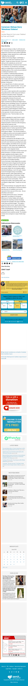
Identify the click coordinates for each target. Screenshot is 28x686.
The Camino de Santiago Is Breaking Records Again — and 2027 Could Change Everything (16, 484)
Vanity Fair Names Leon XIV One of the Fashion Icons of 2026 (9, 590)
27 (23, 561)
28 (4, 564)
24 (14, 561)
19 (20, 559)
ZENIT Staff (15, 39)
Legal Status (8, 668)
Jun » (6, 567)
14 (4, 559)
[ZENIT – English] (8, 2)
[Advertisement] (14, 341)
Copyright (14, 668)
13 (23, 557)
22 (7, 561)
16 (10, 559)
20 (23, 559)
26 (20, 561)
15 (7, 559)
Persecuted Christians (6, 7)
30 (10, 564)
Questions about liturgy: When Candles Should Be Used (16, 504)
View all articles (5, 277)
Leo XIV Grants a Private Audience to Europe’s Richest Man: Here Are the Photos (16, 497)
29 (7, 564)
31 (14, 564)
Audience (11, 666)
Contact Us (20, 668)
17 (14, 559)
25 (17, 561)
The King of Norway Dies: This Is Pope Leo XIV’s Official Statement (9, 577)
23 (10, 561)
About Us (4, 666)
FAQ (8, 666)
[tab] (8, 637)
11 (17, 557)
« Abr (4, 567)
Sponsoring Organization (20, 666)
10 (14, 557)
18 (17, 559)
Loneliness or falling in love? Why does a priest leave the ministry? (16, 491)
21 (4, 561)
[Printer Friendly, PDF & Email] (5, 220)
